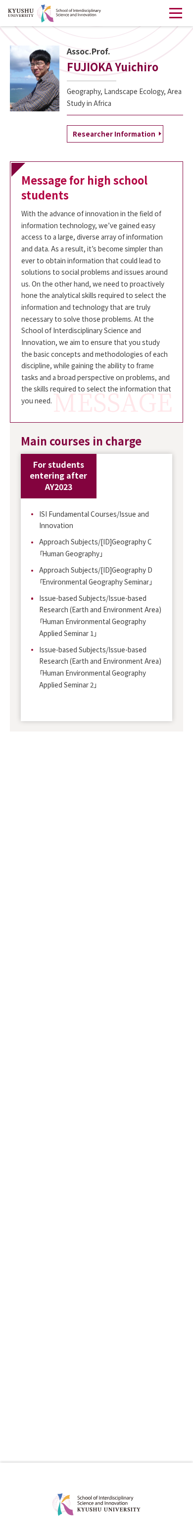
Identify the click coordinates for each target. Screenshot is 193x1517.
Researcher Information (114, 134)
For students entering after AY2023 (58, 475)
